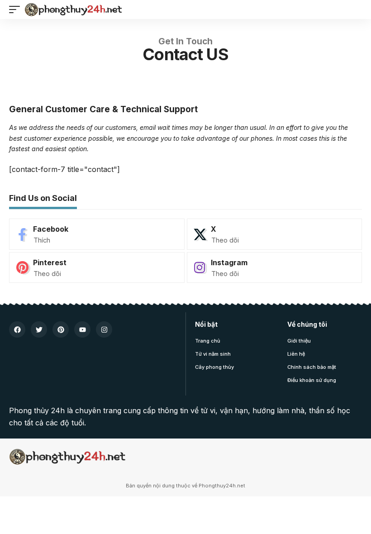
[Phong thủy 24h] (73, 9)
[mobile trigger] (16, 9)
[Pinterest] (97, 267)
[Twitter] (39, 329)
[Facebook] (97, 234)
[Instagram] (274, 267)
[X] (274, 234)
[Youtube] (82, 329)
